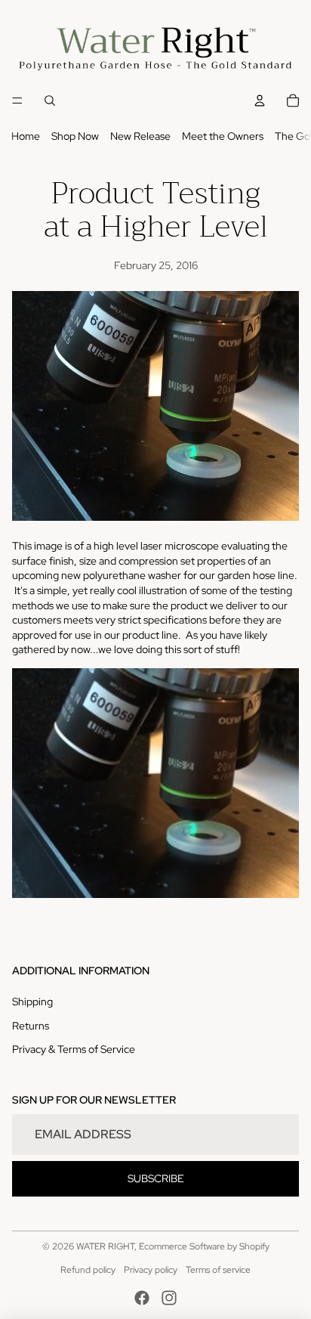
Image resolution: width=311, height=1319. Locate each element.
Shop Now (75, 136)
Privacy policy (150, 1270)
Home (25, 136)
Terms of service (218, 1270)
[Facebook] (142, 1298)
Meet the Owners (222, 136)
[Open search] (49, 100)
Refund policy (87, 1270)
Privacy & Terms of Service (73, 1049)
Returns (30, 1026)
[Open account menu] (259, 100)
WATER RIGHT (105, 1246)
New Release (140, 136)
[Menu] (17, 100)
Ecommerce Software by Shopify (204, 1246)
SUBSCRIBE (156, 1178)
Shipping (32, 1001)
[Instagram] (169, 1298)
